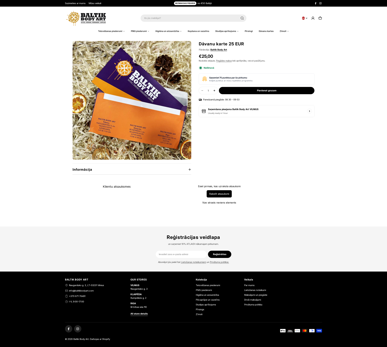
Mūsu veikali (95, 3)
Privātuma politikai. (219, 262)
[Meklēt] (242, 18)
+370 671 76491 (77, 296)
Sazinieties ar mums (75, 3)
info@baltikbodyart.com (81, 290)
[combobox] (193, 18)
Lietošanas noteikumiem (193, 262)
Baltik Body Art (218, 49)
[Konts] (313, 18)
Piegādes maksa (224, 61)
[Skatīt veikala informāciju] (309, 111)
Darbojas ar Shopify (100, 339)
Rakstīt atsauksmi (219, 193)
